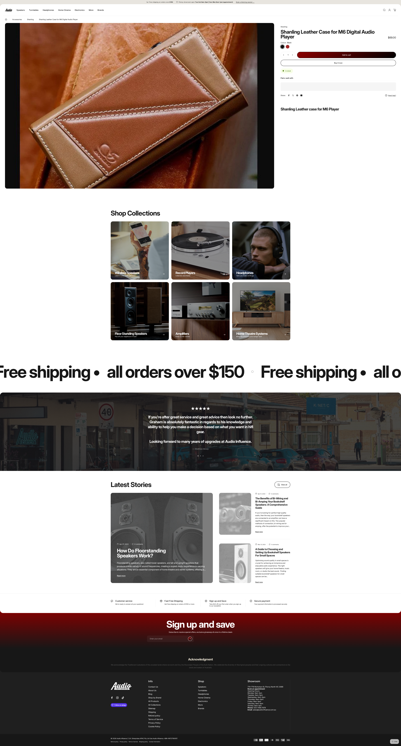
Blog (150, 694)
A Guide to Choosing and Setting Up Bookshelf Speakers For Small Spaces (272, 552)
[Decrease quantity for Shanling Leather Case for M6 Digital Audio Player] (283, 55)
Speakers (202, 687)
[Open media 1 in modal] (139, 106)
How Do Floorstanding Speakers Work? (141, 553)
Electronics (203, 701)
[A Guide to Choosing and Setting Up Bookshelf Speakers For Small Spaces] (235, 563)
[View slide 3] (203, 456)
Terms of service (133, 741)
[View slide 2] (200, 456)
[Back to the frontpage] (6, 19)
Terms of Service (155, 719)
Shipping (152, 712)
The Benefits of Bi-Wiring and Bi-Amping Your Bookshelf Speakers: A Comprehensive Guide (271, 503)
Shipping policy (143, 741)
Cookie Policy (154, 726)
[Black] (282, 46)
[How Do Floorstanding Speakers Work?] (162, 538)
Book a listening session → (245, 2)
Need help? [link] (392, 95)
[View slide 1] (198, 456)
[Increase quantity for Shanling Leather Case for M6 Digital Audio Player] (293, 55)
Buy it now (338, 63)
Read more (121, 576)
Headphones (203, 694)
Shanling (284, 27)
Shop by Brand (154, 698)
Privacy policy (123, 741)
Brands (201, 708)
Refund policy (154, 716)
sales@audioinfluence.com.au (264, 710)
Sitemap (151, 708)
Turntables (202, 690)
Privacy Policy (154, 723)
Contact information (154, 741)
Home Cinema (204, 698)
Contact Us (153, 687)
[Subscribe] (190, 639)
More (200, 705)
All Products (153, 701)
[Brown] (287, 46)
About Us (152, 690)
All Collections (154, 705)
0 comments (138, 544)
